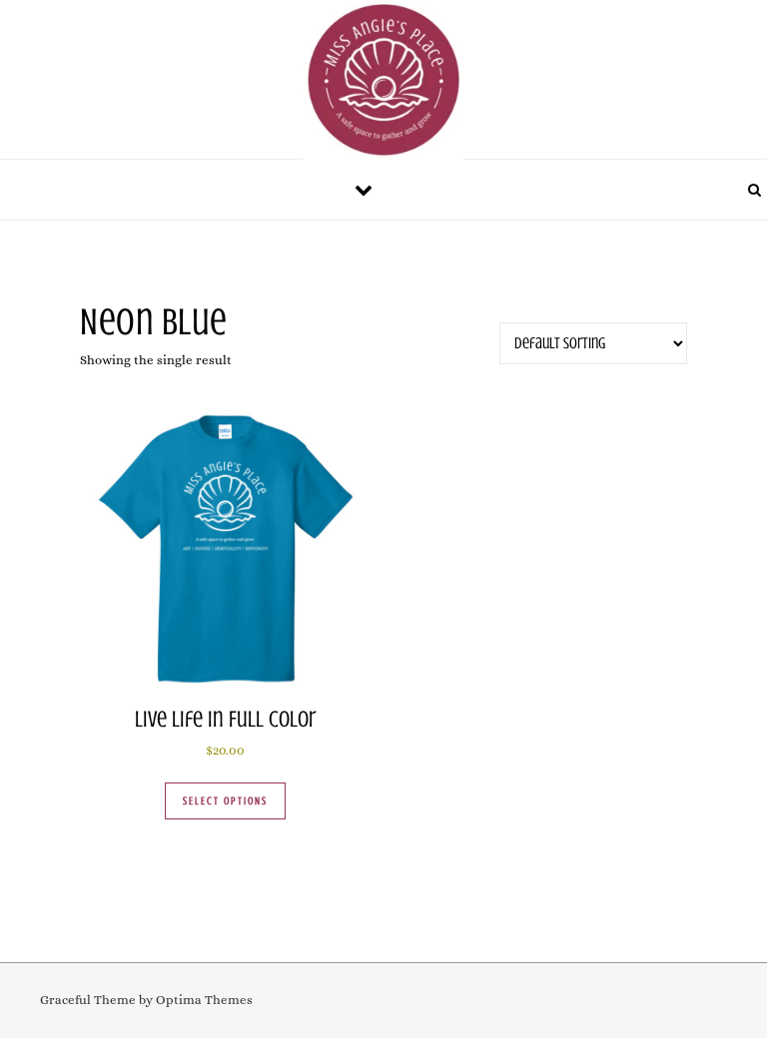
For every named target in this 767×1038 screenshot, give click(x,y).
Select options (225, 800)
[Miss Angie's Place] (383, 85)
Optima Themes (204, 999)
